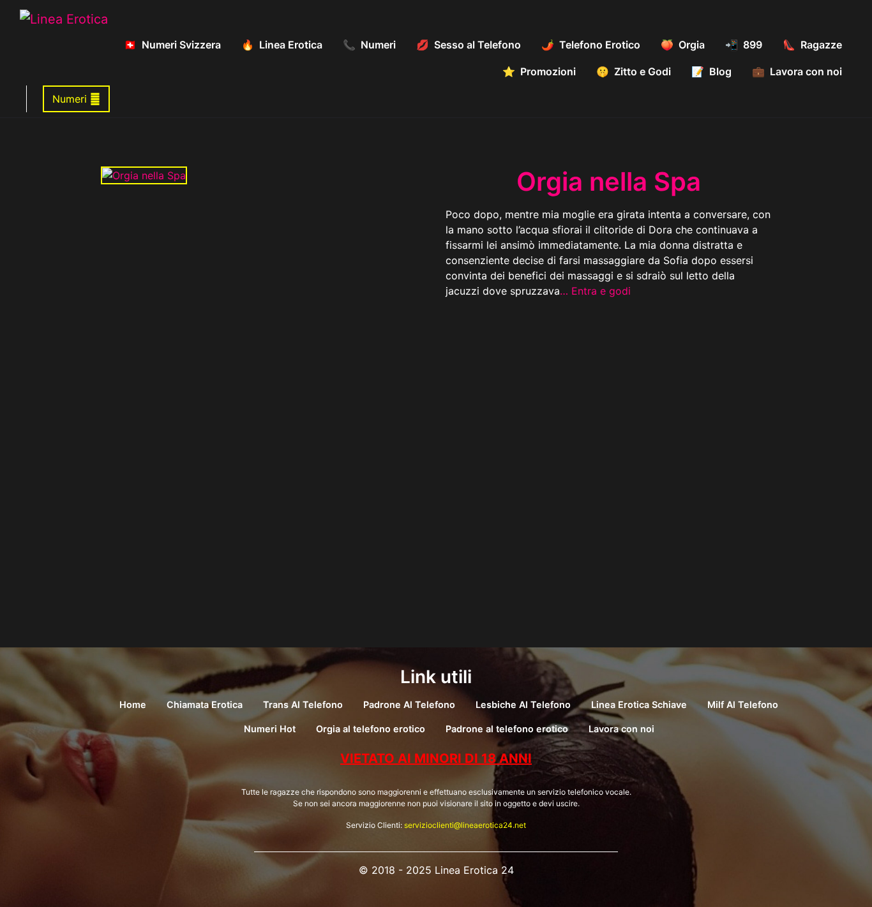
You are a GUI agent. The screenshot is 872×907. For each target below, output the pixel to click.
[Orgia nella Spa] (144, 174)
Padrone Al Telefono (409, 704)
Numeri (378, 44)
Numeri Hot (270, 728)
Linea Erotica (290, 44)
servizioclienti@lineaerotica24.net (465, 825)
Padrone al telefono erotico (507, 728)
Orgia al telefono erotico (370, 728)
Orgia (692, 44)
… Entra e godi (595, 290)
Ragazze (821, 44)
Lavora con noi (806, 71)
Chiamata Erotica (205, 704)
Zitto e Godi (642, 71)
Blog (720, 71)
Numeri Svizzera (181, 44)
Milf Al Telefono (742, 704)
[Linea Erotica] (64, 18)
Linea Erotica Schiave (639, 704)
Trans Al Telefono (303, 704)
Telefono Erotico (599, 44)
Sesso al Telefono (477, 44)
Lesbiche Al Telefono (523, 704)
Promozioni (548, 71)
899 (752, 44)
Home (132, 704)
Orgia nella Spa (608, 181)
